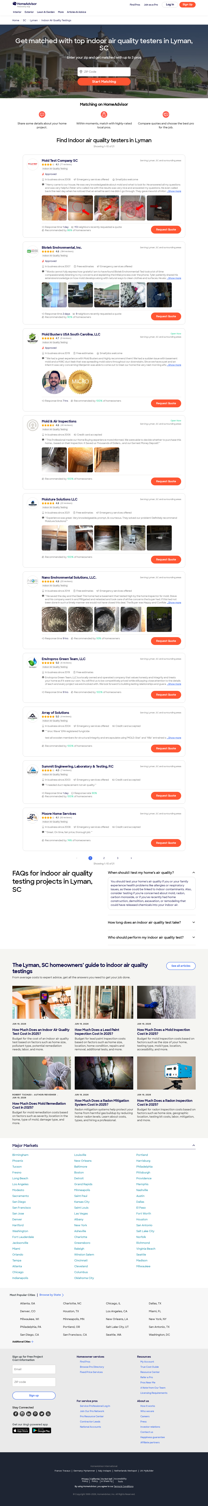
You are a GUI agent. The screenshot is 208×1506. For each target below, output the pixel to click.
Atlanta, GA (27, 1303)
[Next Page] (131, 858)
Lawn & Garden (46, 12)
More (61, 12)
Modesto (18, 1190)
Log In (170, 4)
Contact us (146, 1432)
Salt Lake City (145, 1231)
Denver (17, 1219)
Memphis (142, 1184)
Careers (145, 1416)
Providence (144, 1178)
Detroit (79, 1178)
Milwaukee (143, 1266)
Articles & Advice (76, 12)
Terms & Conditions (123, 1486)
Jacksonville (20, 1243)
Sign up (34, 1395)
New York (80, 1225)
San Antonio (144, 1225)
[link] (104, 164)
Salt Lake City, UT (117, 1327)
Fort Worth (143, 1213)
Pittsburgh (143, 1172)
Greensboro (82, 1243)
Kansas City (82, 1202)
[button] (54, 208)
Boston (79, 1172)
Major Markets (25, 1145)
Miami (16, 1248)
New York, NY (158, 1319)
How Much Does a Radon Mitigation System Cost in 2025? (102, 1102)
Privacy (85, 1480)
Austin (140, 1196)
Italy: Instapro (104, 1471)
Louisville (80, 1155)
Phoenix (17, 1161)
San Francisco (21, 1207)
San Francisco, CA (75, 1334)
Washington (20, 1231)
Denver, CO (27, 1311)
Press (143, 1421)
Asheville (80, 1231)
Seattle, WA (113, 1334)
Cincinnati (81, 1260)
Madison (141, 1260)
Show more (174, 191)
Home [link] (15, 20)
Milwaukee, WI (29, 1319)
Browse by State (50, 1295)
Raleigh (79, 1248)
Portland (142, 1155)
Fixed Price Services (91, 1372)
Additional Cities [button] (21, 1341)
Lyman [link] (34, 20)
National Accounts (90, 1426)
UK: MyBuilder (147, 1471)
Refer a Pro (146, 1377)
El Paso (141, 1207)
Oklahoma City (84, 1278)
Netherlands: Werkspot (125, 1471)
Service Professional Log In (95, 1406)
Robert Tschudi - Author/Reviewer (34, 1094)
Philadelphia (144, 1166)
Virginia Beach (145, 1248)
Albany (78, 1219)
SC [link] (24, 20)
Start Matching (104, 81)
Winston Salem (84, 1254)
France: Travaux (62, 1471)
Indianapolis (20, 1278)
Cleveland (81, 1266)
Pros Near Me (147, 1382)
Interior (17, 12)
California (94, 1480)
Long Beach (20, 1178)
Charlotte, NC (72, 1303)
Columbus (81, 1272)
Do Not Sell (106, 1480)
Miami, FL (155, 1311)
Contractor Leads (90, 1421)
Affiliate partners (150, 1442)
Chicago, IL (113, 1303)
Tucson (17, 1166)
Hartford (18, 1225)
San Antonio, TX (159, 1327)
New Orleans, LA (117, 1319)
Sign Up (188, 4)
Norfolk (141, 1237)
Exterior (29, 12)
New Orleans (82, 1161)
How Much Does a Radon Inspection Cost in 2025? (164, 1102)
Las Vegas (81, 1213)
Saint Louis (81, 1207)
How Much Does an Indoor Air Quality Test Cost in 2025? (41, 1032)
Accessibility (120, 1480)
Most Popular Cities (22, 1295)
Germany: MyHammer (84, 1471)
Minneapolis (82, 1190)
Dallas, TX (155, 1303)
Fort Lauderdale (23, 1237)
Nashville (142, 1190)
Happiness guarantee (152, 1437)
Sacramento (20, 1196)
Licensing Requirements (153, 1393)
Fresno (16, 1172)
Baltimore (80, 1166)
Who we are (147, 1411)
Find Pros (85, 1361)
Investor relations (150, 1426)
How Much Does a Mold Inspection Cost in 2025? (163, 1032)
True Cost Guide (149, 1366)
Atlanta (17, 1266)
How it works (147, 1406)
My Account (147, 1361)
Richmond (143, 1243)
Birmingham (20, 1155)
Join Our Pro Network (92, 1411)
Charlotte (80, 1237)
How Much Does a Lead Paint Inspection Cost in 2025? (97, 1032)
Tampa (16, 1260)
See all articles (180, 966)
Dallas (140, 1202)
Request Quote (166, 229)
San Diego (19, 1202)
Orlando (17, 1254)
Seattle (141, 1254)
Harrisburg (143, 1161)
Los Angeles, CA (116, 1311)
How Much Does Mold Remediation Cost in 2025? (39, 1105)
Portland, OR (71, 1327)
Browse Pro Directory (92, 1366)
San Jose (18, 1213)
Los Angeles (20, 1184)
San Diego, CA (29, 1334)
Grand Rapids (83, 1184)
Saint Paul (80, 1196)
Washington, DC (159, 1334)
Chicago (18, 1272)
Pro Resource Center (92, 1416)
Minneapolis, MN (73, 1319)
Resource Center (150, 1372)
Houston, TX (71, 1311)
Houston (142, 1219)
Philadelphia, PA (30, 1327)
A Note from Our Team (152, 1387)
